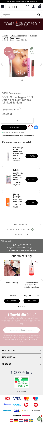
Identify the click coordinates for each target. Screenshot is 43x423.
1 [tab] (18, 306)
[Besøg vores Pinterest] (23, 373)
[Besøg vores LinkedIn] (27, 373)
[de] (16, 420)
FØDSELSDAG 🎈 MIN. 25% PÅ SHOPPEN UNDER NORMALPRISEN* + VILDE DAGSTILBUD (21, 24)
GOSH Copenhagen (19, 36)
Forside (5, 36)
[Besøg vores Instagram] (15, 373)
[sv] (31, 420)
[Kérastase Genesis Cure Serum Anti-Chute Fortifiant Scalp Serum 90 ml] (31, 268)
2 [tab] (21, 306)
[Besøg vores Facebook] (11, 373)
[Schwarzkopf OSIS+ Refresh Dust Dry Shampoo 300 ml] (7, 156)
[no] (26, 420)
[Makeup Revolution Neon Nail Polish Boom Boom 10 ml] (7, 202)
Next (41, 64)
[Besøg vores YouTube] (19, 373)
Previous (2, 64)
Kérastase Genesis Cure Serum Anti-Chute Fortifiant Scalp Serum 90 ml (31, 285)
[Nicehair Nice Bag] (12, 268)
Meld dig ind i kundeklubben (21, 330)
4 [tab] (25, 306)
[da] (12, 420)
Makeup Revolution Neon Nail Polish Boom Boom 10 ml (17, 198)
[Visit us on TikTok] (32, 373)
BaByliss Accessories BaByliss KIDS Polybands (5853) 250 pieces (18, 174)
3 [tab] (23, 306)
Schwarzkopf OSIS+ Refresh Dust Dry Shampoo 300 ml (18, 151)
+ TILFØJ (31, 156)
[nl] (21, 420)
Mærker (33, 36)
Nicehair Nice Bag (12, 283)
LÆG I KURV (14, 127)
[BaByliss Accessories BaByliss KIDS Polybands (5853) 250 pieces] (7, 179)
